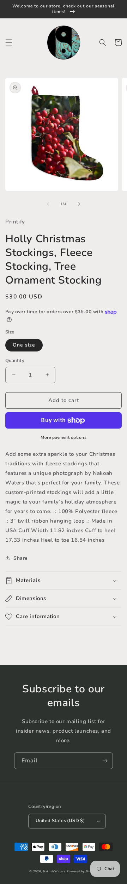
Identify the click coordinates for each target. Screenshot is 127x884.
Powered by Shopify (82, 871)
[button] (9, 42)
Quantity (14, 360)
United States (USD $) (60, 821)
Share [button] (20, 558)
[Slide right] (79, 204)
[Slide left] (48, 204)
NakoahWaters (54, 871)
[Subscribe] (105, 760)
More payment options (63, 437)
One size (24, 345)
